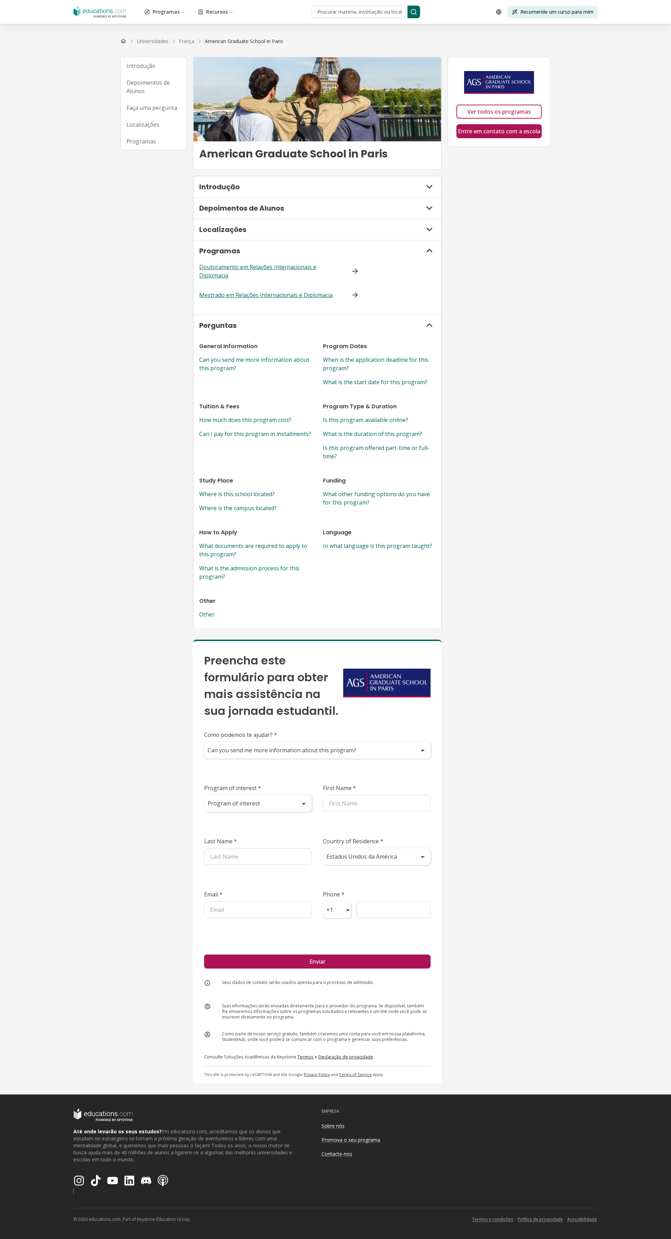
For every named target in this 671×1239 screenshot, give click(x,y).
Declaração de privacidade (345, 1057)
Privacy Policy (317, 1074)
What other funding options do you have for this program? (376, 498)
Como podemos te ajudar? (240, 735)
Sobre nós (333, 1125)
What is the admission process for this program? (249, 572)
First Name (339, 788)
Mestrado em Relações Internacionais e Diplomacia (266, 295)
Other (207, 614)
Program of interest (232, 788)
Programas (166, 11)
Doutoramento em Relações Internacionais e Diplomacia (257, 271)
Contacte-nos (337, 1153)
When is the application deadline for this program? (375, 364)
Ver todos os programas (499, 111)
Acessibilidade (582, 1219)
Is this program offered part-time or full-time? (376, 452)
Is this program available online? (365, 420)
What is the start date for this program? (375, 382)
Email (213, 894)
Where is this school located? (237, 494)
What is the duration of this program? (372, 434)
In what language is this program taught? (377, 546)
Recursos (217, 11)
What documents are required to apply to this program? (253, 550)
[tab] (154, 65)
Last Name (220, 841)
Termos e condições (492, 1219)
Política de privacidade (540, 1219)
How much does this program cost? (245, 420)
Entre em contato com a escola (499, 131)
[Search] (413, 12)
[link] (244, 41)
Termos (305, 1057)
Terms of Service (355, 1074)
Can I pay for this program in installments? (255, 434)
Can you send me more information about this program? (254, 364)
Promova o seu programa (351, 1139)
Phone (334, 894)
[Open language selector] (498, 12)
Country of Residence (353, 841)
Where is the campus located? (238, 508)
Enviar (317, 961)
